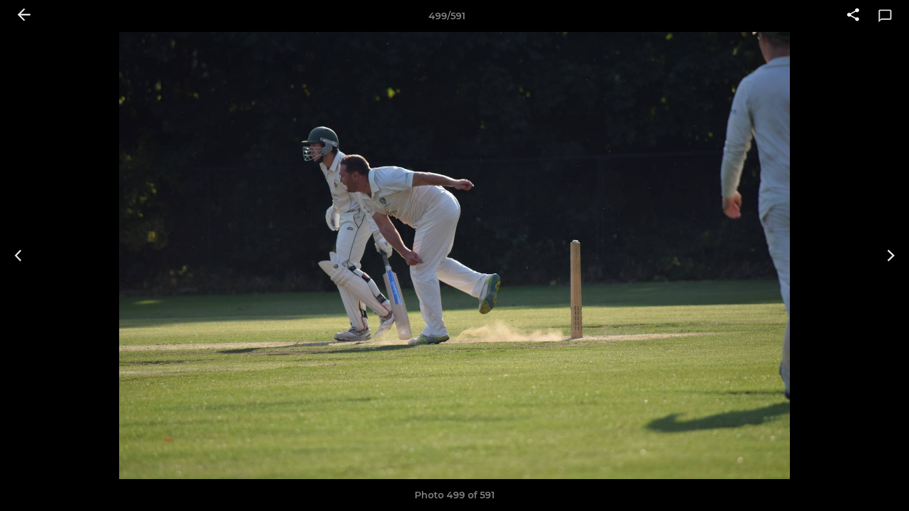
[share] (853, 16)
